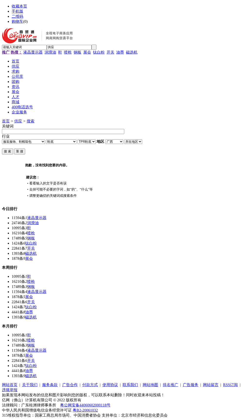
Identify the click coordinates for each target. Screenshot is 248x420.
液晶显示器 (33, 52)
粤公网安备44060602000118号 (85, 405)
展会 (87, 52)
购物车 (17, 21)
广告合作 (70, 385)
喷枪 (68, 52)
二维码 (17, 16)
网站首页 (9, 385)
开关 (110, 52)
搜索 (30, 121)
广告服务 (190, 385)
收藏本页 (19, 6)
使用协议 (110, 385)
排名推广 (170, 385)
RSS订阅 (230, 385)
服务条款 (50, 385)
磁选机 (132, 52)
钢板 (77, 52)
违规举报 (9, 390)
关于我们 (30, 385)
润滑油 (50, 52)
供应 (18, 121)
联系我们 (130, 385)
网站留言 (210, 385)
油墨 (120, 52)
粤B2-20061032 (85, 410)
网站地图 (150, 385)
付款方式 (90, 385)
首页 (6, 121)
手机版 (17, 11)
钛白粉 (99, 52)
